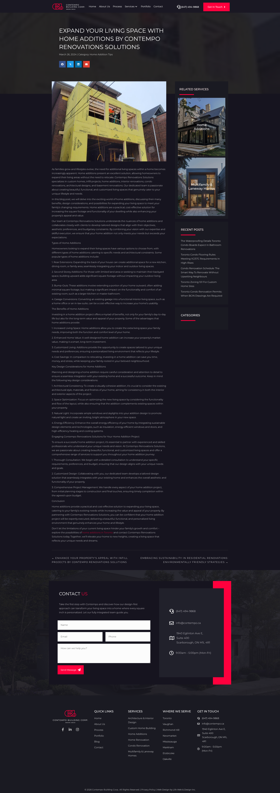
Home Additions (137, 734)
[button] (136, 6)
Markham (168, 747)
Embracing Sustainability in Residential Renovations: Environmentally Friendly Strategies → (184, 560)
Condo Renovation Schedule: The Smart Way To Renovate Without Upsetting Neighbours (200, 272)
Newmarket (169, 735)
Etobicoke (168, 753)
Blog (97, 741)
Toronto (167, 718)
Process (98, 730)
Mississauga (170, 741)
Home (98, 718)
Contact (98, 747)
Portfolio (99, 735)
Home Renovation (138, 739)
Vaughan (168, 724)
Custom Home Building (142, 728)
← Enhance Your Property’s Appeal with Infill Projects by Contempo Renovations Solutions (90, 560)
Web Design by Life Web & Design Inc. (176, 789)
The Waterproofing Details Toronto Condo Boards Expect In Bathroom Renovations (201, 245)
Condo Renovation (139, 745)
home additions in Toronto (97, 532)
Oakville (167, 759)
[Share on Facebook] (62, 64)
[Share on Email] (86, 64)
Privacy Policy (148, 789)
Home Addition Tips (101, 54)
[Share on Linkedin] (78, 64)
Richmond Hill (171, 730)
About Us (99, 724)
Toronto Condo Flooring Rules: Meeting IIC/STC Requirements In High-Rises (200, 258)
